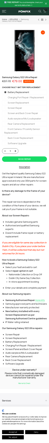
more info (40, 300)
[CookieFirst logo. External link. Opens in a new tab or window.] (3, 410)
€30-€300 (14, 19)
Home (4, 19)
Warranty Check (24, 383)
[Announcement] (23, 4)
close (46, 4)
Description (24, 167)
